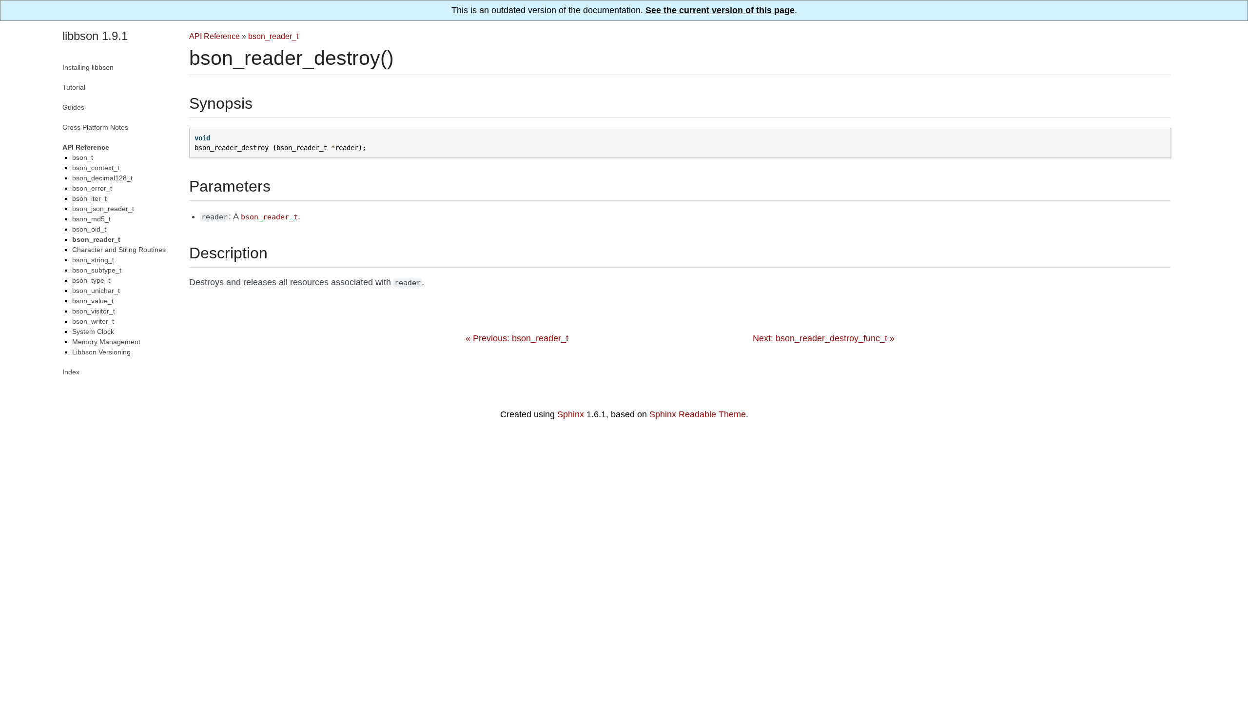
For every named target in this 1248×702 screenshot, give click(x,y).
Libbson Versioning (101, 352)
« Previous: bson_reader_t (517, 338)
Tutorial (73, 87)
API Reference (214, 36)
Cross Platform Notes (95, 127)
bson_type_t (91, 280)
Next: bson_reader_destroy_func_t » (824, 338)
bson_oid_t (89, 229)
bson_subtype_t (96, 270)
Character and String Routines (119, 250)
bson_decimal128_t (102, 178)
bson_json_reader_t (103, 209)
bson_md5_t (91, 219)
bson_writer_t (93, 321)
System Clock (93, 331)
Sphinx (570, 414)
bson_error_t (92, 188)
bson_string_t (93, 260)
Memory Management (106, 342)
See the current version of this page (720, 10)
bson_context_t (95, 168)
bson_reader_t (273, 36)
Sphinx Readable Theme (697, 414)
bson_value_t (93, 301)
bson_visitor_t (93, 311)
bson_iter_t (89, 198)
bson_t (82, 157)
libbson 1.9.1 (95, 35)
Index (70, 372)
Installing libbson (88, 67)
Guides (73, 107)
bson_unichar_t (96, 290)
